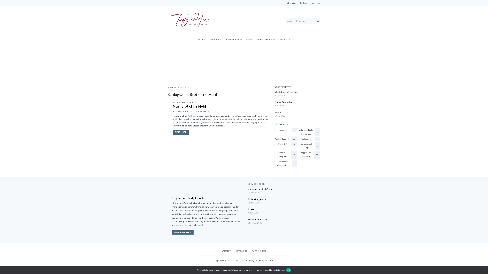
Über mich (291, 3)
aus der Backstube (183, 102)
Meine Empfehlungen (239, 39)
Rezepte (285, 39)
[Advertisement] (244, 61)
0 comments (203, 111)
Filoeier (277, 112)
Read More (181, 132)
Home (201, 39)
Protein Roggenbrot (283, 102)
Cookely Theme (253, 261)
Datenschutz (259, 251)
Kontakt (303, 3)
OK (288, 270)
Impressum (315, 3)
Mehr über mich (182, 232)
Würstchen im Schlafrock (286, 92)
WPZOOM (269, 261)
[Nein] (485, 270)
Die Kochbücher (265, 39)
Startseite (173, 87)
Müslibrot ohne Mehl (189, 106)
